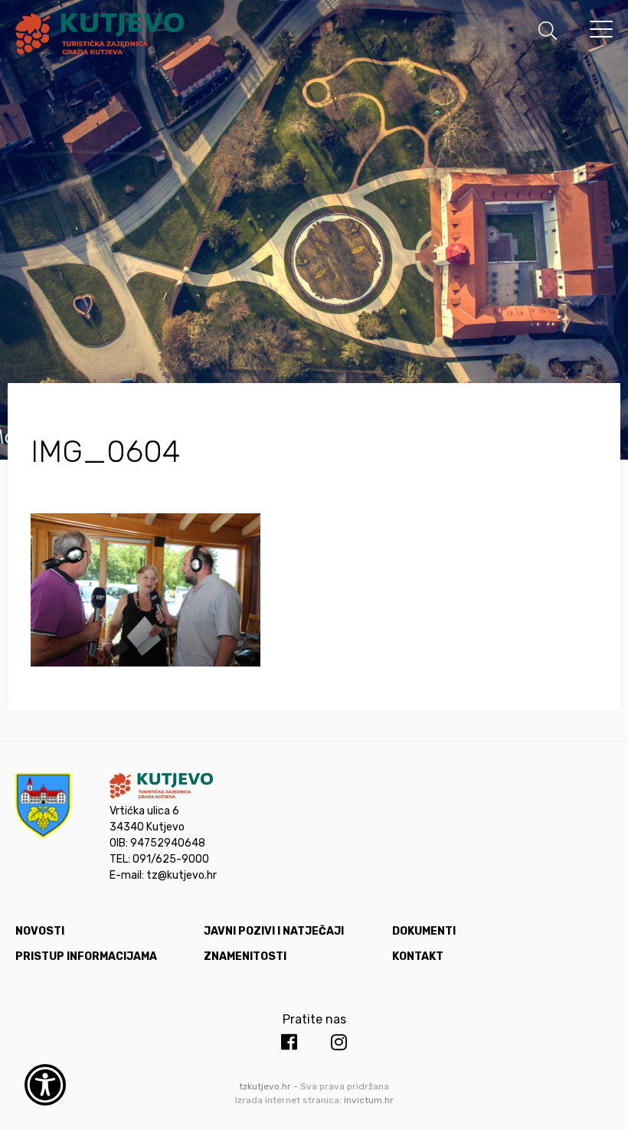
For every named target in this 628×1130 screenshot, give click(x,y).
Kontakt (417, 956)
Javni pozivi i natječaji (274, 931)
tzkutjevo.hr (265, 1086)
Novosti (39, 931)
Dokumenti (424, 931)
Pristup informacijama (86, 956)
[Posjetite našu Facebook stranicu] (289, 1042)
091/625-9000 (170, 859)
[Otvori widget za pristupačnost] (45, 1085)
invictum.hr (369, 1100)
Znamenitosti (245, 956)
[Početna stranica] (99, 36)
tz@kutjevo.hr (181, 875)
